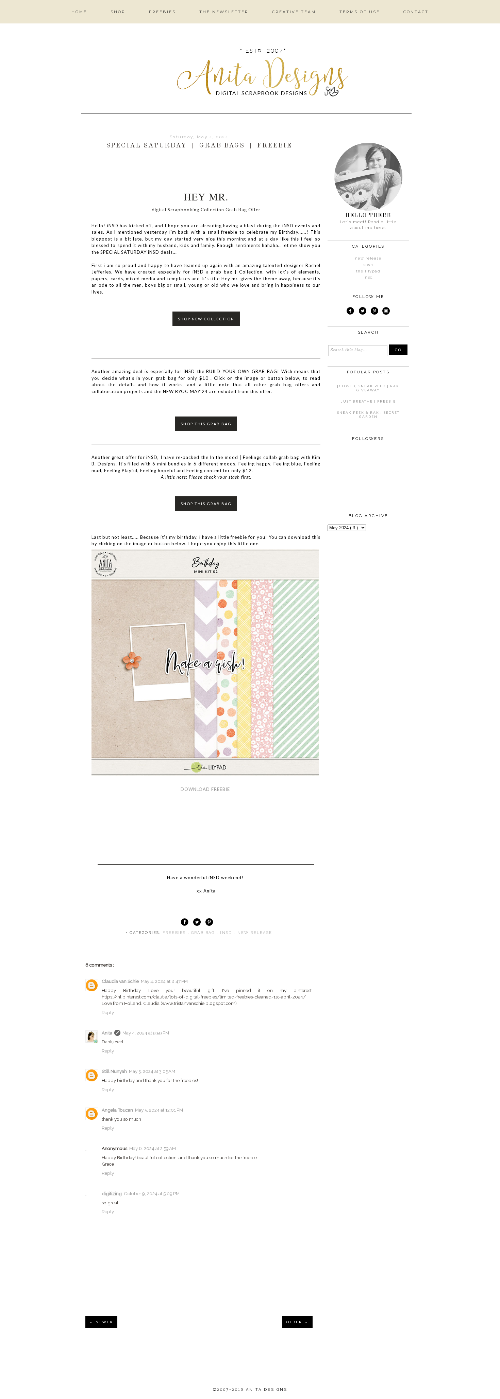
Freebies (162, 12)
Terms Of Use (359, 12)
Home (79, 12)
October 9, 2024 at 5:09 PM (152, 1193)
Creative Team (294, 12)
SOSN (368, 265)
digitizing (112, 1193)
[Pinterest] (374, 312)
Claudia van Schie (120, 981)
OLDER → (297, 1322)
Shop (118, 12)
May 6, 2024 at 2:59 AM (152, 1148)
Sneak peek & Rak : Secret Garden (368, 414)
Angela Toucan (117, 1110)
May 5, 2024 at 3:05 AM (152, 1071)
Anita (107, 1032)
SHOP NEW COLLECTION (206, 319)
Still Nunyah (114, 1071)
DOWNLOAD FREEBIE (205, 789)
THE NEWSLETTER (224, 12)
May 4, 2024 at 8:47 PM (164, 981)
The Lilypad (368, 271)
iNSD (227, 933)
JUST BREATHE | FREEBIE (368, 401)
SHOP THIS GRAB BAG (206, 424)
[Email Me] (386, 312)
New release (254, 933)
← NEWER (101, 1322)
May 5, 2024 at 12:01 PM (159, 1110)
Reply (108, 1012)
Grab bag (204, 933)
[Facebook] (350, 312)
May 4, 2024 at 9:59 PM (145, 1032)
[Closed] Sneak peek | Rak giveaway (368, 388)
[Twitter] (362, 312)
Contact (416, 12)
